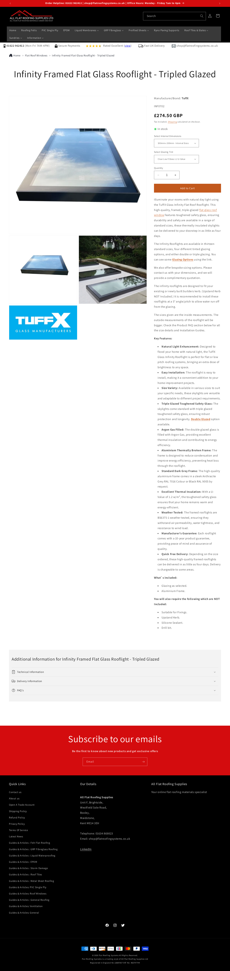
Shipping (172, 121)
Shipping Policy (18, 811)
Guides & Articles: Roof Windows (28, 893)
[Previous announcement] (10, 3)
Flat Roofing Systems (109, 955)
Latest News (16, 836)
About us (14, 798)
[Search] (202, 16)
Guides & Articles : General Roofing (29, 899)
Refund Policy (17, 817)
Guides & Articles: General (24, 912)
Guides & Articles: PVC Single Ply (27, 887)
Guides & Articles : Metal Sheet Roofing (31, 881)
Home (16, 55)
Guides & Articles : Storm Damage (28, 868)
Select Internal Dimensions (167, 136)
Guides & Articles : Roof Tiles (25, 874)
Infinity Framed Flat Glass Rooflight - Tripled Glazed (83, 55)
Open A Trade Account (22, 805)
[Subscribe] (143, 762)
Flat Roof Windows (36, 55)
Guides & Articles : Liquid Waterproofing (32, 855)
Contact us (15, 792)
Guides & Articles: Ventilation (26, 906)
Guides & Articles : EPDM (23, 861)
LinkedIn (86, 849)
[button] (115, 671)
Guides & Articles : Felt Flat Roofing (29, 843)
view (127, 46)
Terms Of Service (18, 830)
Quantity (158, 168)
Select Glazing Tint (163, 151)
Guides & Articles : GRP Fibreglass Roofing (33, 849)
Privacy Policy (17, 823)
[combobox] (174, 16)
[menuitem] (13, 30)
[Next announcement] (220, 3)
